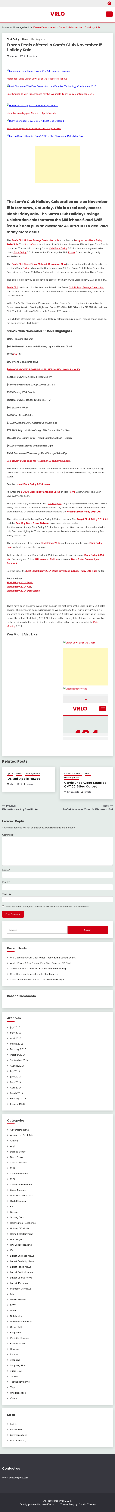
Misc (12, 1294)
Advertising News (19, 1129)
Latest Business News (22, 1255)
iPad (15, 353)
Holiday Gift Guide (19, 1228)
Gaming (14, 1211)
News (25, 39)
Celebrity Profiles (19, 1173)
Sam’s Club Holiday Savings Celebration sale (35, 240)
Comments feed (18, 1434)
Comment (8, 834)
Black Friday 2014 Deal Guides (23, 590)
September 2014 (19, 1060)
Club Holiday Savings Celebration (86, 287)
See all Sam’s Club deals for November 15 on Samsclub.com (38, 460)
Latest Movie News (20, 1266)
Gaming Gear (17, 1217)
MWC (13, 1305)
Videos (13, 1398)
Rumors (14, 1354)
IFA (12, 1250)
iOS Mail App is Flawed (23, 779)
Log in (13, 1423)
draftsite (33, 56)
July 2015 (15, 1027)
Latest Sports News (21, 1277)
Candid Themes (87, 1504)
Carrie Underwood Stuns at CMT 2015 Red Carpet (85, 785)
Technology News (20, 1381)
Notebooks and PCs (21, 1321)
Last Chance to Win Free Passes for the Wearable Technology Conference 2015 (50, 93)
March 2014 (16, 1093)
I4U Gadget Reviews (21, 1244)
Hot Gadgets (17, 1239)
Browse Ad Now (57, 264)
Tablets (14, 1376)
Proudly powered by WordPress (37, 1504)
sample (29, 784)
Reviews (14, 1348)
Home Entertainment (21, 1233)
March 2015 (16, 1043)
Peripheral (15, 1332)
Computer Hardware (21, 1184)
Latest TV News (73, 773)
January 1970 (17, 1103)
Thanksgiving (55, 503)
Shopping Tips (17, 1365)
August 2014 (17, 1065)
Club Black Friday (58, 248)
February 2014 (18, 1098)
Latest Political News (21, 1272)
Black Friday (13, 39)
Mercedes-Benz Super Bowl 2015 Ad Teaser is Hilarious (37, 78)
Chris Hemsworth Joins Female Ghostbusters (34, 973)
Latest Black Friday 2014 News (33, 484)
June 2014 (15, 1076)
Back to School (18, 1151)
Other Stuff (16, 1326)
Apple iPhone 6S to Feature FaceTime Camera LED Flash (40, 963)
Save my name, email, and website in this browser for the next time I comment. (48, 906)
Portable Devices (19, 1337)
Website (6, 894)
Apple (10, 773)
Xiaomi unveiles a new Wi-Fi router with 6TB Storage (38, 968)
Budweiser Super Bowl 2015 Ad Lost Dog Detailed (34, 128)
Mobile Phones (18, 1299)
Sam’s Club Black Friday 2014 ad (29, 264)
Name (6, 869)
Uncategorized (38, 39)
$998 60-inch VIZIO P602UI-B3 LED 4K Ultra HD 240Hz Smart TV (43, 369)
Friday (26, 268)
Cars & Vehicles (18, 1162)
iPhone (71, 252)
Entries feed (16, 1429)
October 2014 (17, 1054)
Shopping (15, 1359)
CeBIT (13, 1168)
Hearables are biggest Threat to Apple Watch (31, 113)
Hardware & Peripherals (23, 1222)
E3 (11, 1206)
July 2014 (15, 1071)
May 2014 (15, 1082)
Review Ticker (17, 1343)
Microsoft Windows (20, 1288)
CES (12, 1179)
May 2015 (15, 1032)
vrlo (57, 14)
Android (14, 1140)
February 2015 (18, 1049)
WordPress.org (18, 1440)
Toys (12, 1387)
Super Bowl (16, 1370)
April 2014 (15, 1087)
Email (6, 882)
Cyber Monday (18, 1189)
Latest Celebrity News (22, 1261)
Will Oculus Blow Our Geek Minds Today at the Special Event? (43, 957)
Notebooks (16, 1316)
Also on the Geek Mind (22, 1135)
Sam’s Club (30, 244)
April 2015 (15, 1038)
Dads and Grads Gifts (21, 1195)
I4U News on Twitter (46, 559)
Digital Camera (18, 1200)
